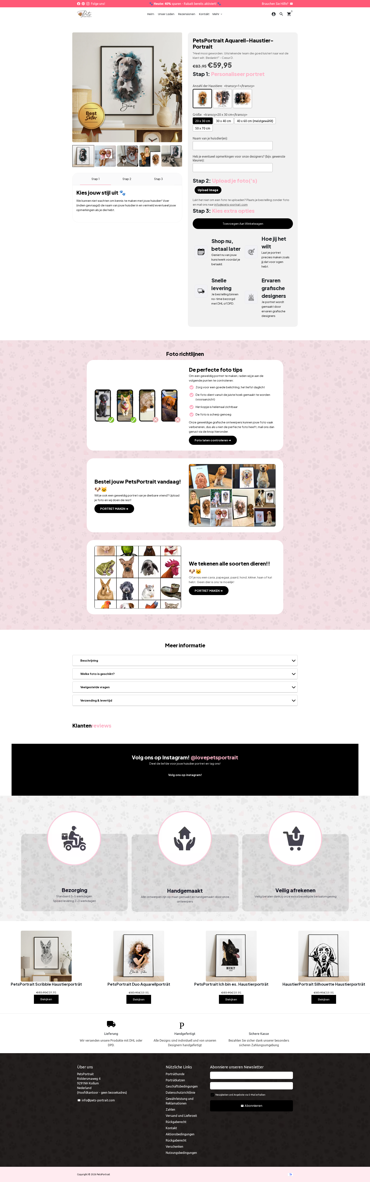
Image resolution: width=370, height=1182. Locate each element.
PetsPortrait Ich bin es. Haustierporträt (231, 984)
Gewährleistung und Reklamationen (179, 1101)
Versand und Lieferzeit (181, 1115)
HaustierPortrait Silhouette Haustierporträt (324, 984)
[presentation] (68, 156)
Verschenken (174, 1146)
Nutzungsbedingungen (181, 1152)
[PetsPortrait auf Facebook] (78, 3)
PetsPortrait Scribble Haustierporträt (46, 984)
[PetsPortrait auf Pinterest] (83, 3)
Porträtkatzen (175, 1080)
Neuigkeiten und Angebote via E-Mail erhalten (240, 1094)
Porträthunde (175, 1074)
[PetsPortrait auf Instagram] (87, 3)
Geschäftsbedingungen (182, 1086)
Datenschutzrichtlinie (180, 1092)
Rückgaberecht (176, 1122)
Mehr (218, 14)
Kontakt (204, 14)
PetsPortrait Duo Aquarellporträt (139, 984)
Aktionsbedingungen (180, 1134)
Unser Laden (166, 14)
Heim (150, 14)
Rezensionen (186, 14)
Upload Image (208, 190)
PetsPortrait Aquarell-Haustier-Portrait (233, 43)
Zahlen (170, 1109)
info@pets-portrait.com (96, 1100)
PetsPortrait (103, 1174)
